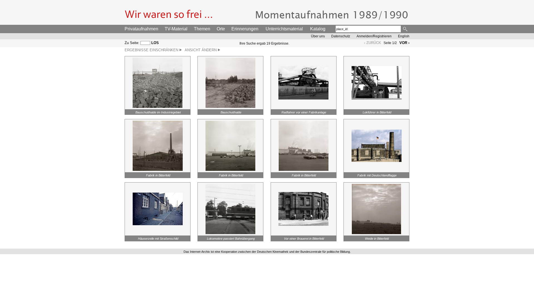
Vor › (404, 43)
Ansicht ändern (201, 50)
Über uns (318, 36)
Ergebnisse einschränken (152, 50)
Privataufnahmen (141, 28)
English (403, 36)
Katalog (317, 28)
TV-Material (176, 28)
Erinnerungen (244, 28)
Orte (221, 28)
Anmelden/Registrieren (374, 36)
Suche (405, 29)
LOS (155, 43)
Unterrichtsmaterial (284, 28)
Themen (202, 28)
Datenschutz (340, 36)
